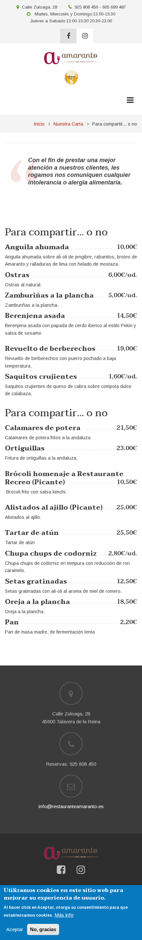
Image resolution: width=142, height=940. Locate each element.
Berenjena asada (35, 316)
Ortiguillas (25, 448)
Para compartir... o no (56, 232)
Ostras (17, 275)
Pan (12, 622)
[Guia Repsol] (71, 77)
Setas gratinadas (36, 581)
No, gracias (43, 929)
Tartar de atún (32, 533)
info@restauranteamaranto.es (71, 806)
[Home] (71, 853)
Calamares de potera (43, 428)
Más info (64, 915)
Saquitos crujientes (41, 376)
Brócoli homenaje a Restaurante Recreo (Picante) (64, 478)
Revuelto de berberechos (50, 348)
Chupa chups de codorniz (51, 553)
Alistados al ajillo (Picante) (54, 507)
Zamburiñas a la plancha (49, 295)
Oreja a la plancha (37, 602)
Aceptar (14, 929)
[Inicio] (71, 58)
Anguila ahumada (37, 247)
